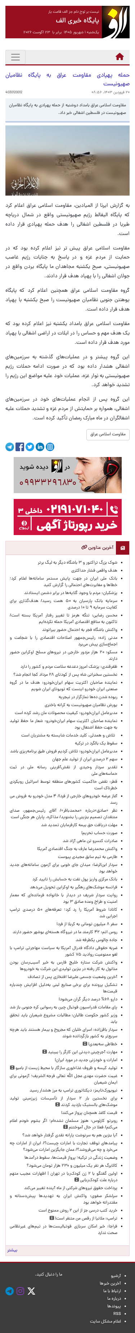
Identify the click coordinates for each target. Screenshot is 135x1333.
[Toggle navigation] (15, 57)
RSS (117, 1314)
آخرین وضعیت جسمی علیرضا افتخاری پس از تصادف (72, 977)
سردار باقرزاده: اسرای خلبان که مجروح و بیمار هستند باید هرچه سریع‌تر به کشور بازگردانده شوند (63, 1033)
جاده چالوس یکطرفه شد (96, 940)
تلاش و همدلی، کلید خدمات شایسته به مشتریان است (69, 735)
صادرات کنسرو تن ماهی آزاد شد (90, 841)
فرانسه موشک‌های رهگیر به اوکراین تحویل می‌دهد (73, 887)
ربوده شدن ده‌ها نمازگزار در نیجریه (88, 697)
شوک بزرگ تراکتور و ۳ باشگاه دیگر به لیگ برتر (77, 563)
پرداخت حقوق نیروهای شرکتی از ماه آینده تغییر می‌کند (70, 1188)
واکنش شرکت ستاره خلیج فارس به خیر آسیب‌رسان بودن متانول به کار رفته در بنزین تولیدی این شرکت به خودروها (63, 966)
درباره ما (114, 1299)
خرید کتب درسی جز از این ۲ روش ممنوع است (78, 1211)
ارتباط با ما (112, 1291)
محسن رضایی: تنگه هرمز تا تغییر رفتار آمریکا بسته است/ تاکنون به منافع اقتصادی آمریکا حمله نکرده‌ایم (63, 618)
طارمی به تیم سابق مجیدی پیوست (87, 857)
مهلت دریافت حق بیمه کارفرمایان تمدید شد (79, 825)
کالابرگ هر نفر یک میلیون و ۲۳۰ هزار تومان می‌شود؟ (72, 1166)
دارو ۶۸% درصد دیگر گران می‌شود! (88, 999)
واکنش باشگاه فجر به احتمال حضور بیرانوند (79, 630)
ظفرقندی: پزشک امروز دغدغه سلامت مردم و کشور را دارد (69, 667)
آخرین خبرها (110, 1284)
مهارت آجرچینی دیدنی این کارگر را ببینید (82, 1052)
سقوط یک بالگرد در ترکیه (96, 743)
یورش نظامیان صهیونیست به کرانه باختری (81, 705)
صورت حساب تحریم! (99, 833)
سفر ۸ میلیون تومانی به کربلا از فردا (87, 924)
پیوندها (114, 1306)
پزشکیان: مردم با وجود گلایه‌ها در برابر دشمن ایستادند (70, 593)
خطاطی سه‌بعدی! (102, 1044)
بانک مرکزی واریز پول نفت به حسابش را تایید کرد (74, 879)
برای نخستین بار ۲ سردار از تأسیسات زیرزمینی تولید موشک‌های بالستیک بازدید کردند (63, 1101)
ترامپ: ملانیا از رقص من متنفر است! (85, 1218)
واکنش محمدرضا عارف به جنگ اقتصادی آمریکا (77, 849)
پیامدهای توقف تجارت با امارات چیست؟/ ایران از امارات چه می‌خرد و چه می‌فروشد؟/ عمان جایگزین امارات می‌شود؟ (63, 1146)
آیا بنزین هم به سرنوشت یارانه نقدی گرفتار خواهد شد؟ (69, 1135)
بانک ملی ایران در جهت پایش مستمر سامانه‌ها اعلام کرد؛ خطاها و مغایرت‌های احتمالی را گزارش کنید (63, 582)
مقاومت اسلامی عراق (108, 434)
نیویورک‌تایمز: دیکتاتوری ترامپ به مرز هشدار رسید (73, 1091)
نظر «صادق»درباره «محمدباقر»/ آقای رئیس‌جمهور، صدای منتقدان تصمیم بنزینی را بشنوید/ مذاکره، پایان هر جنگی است (63, 814)
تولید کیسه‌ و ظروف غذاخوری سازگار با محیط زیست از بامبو (65, 1068)
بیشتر (12, 1250)
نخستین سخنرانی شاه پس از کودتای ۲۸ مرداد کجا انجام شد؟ (65, 675)
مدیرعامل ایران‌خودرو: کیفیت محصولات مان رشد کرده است (66, 713)
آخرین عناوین (100, 548)
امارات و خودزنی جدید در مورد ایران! (86, 1060)
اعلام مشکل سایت (105, 1322)
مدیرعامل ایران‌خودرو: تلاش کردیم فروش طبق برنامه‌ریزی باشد (63, 751)
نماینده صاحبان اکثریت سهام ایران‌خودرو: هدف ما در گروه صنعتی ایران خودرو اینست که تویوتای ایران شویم (63, 686)
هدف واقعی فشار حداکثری (94, 571)
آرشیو (116, 1276)
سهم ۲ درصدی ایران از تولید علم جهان (84, 759)
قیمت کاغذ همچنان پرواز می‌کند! (89, 1113)
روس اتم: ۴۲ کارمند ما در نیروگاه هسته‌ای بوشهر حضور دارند (65, 932)
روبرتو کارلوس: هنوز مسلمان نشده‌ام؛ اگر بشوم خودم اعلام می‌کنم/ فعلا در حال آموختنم (63, 1124)
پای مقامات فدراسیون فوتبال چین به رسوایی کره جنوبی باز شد (63, 1007)
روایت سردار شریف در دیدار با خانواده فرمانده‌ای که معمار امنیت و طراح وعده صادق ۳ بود (63, 898)
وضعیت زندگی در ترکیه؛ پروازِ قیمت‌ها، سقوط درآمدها (70, 1158)
